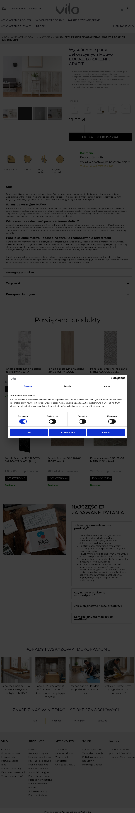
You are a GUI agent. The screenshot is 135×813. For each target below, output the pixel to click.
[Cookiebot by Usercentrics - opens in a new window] (113, 379)
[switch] (52, 421)
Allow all (106, 432)
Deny (29, 432)
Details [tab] (67, 386)
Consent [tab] (28, 386)
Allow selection (68, 432)
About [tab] (107, 386)
